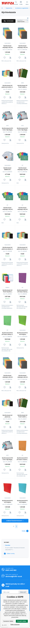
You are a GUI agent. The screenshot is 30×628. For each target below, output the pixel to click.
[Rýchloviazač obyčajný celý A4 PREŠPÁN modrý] (7, 33)
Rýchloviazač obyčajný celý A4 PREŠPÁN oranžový (22, 376)
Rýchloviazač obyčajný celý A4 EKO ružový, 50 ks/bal (7, 208)
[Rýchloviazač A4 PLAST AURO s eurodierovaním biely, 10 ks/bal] (22, 403)
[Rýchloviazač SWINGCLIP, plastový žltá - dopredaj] (7, 155)
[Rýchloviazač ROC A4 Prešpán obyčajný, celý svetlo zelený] (22, 320)
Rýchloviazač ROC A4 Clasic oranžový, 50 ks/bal (22, 458)
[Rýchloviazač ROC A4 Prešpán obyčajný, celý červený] (7, 488)
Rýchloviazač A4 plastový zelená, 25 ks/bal (7, 248)
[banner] (8, 3)
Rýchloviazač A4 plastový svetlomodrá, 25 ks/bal (7, 416)
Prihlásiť (23, 592)
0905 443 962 (10, 570)
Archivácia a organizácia (21, 8)
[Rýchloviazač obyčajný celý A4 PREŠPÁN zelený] (7, 363)
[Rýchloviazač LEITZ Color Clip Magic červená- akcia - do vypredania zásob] (7, 116)
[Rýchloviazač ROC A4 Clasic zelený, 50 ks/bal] (7, 320)
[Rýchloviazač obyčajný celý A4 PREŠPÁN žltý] (22, 33)
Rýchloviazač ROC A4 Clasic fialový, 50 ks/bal (22, 291)
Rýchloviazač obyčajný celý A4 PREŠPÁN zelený (7, 376)
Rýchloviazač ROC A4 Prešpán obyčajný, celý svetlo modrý (22, 501)
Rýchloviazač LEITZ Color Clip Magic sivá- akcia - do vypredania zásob (22, 129)
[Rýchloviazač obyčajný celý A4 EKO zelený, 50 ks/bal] (22, 155)
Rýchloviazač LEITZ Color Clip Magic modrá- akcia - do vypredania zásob (7, 458)
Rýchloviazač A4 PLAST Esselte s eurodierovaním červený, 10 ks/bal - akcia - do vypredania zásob (7, 291)
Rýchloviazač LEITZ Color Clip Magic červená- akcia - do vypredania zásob (7, 129)
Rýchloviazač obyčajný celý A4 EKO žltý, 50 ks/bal (22, 208)
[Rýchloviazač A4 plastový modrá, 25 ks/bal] (7, 73)
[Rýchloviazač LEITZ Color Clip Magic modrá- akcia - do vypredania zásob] (7, 445)
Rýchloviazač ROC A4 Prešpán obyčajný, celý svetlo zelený (22, 333)
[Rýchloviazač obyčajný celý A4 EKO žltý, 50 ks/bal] (22, 195)
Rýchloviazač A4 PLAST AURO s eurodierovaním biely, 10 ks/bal (22, 416)
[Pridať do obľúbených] (4, 58)
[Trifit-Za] (2, 8)
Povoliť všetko (21, 621)
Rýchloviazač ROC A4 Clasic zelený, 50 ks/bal (7, 333)
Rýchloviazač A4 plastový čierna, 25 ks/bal (22, 248)
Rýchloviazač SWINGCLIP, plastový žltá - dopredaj (7, 168)
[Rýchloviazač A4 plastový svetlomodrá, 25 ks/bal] (7, 403)
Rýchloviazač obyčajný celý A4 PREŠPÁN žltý (22, 46)
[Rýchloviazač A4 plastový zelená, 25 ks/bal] (7, 235)
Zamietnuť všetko (8, 621)
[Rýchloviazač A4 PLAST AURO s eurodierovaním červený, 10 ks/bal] (22, 73)
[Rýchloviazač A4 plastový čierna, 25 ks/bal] (22, 235)
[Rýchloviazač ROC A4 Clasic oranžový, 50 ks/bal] (22, 445)
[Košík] (21, 3)
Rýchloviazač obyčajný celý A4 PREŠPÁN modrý (7, 46)
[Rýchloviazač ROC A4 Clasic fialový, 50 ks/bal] (22, 278)
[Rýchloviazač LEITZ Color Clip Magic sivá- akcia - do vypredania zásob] (22, 116)
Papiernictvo (9, 8)
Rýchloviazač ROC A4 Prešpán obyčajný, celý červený (7, 501)
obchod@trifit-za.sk (13, 576)
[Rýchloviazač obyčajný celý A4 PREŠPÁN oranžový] (22, 363)
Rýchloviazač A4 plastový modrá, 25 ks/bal (7, 86)
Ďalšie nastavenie (15, 624)
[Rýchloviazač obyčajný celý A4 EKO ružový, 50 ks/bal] (7, 195)
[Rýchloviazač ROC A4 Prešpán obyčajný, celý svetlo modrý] (22, 488)
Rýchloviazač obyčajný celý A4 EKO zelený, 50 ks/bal (22, 168)
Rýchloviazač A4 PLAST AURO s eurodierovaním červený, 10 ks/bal (22, 86)
